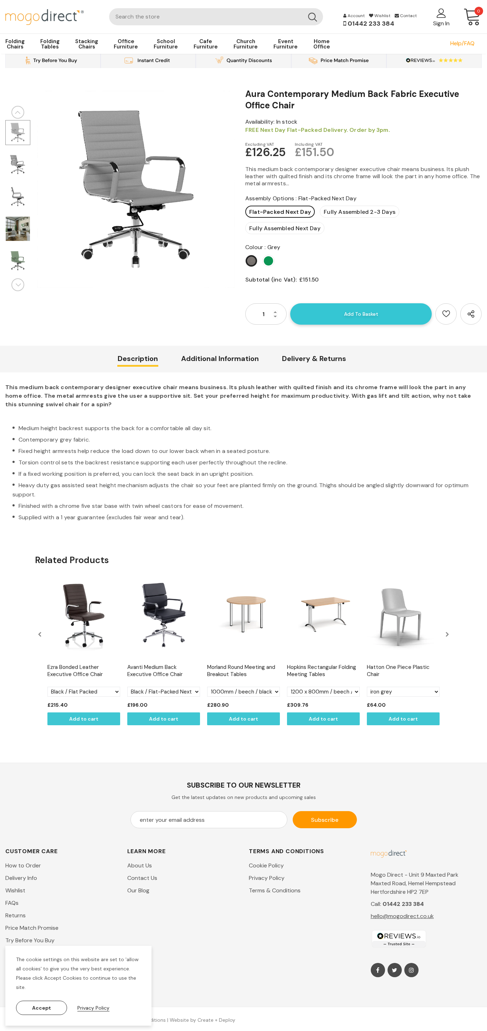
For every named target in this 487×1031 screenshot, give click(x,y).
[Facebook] (378, 970)
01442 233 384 (370, 23)
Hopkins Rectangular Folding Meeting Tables (321, 671)
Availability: (260, 121)
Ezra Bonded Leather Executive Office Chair (75, 671)
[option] (136, 189)
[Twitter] (395, 970)
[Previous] (17, 112)
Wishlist (381, 16)
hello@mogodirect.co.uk (402, 916)
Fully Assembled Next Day (285, 228)
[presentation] (40, 634)
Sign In (441, 23)
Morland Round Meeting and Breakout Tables (241, 671)
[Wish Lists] (446, 314)
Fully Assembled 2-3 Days (359, 212)
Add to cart (83, 719)
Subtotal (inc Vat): (271, 279)
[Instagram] (411, 970)
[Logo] (51, 17)
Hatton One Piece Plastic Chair (398, 671)
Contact (408, 16)
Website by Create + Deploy (202, 1020)
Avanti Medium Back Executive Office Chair (155, 671)
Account (356, 16)
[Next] (17, 284)
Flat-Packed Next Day (280, 212)
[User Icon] (441, 13)
